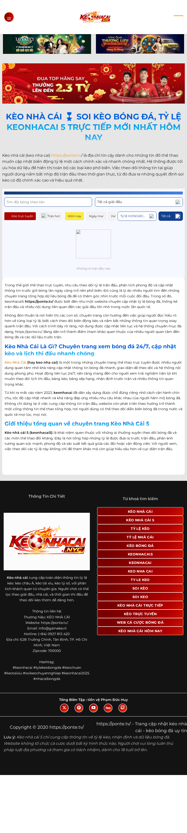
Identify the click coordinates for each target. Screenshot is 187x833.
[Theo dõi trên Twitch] (122, 708)
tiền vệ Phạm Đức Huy (108, 699)
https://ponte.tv (66, 155)
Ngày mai (96, 216)
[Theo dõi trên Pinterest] (79, 708)
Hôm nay (74, 216)
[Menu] (9, 17)
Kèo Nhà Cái (15, 362)
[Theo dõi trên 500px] (108, 708)
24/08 (115, 216)
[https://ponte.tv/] (94, 17)
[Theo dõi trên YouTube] (93, 708)
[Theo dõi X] (64, 708)
